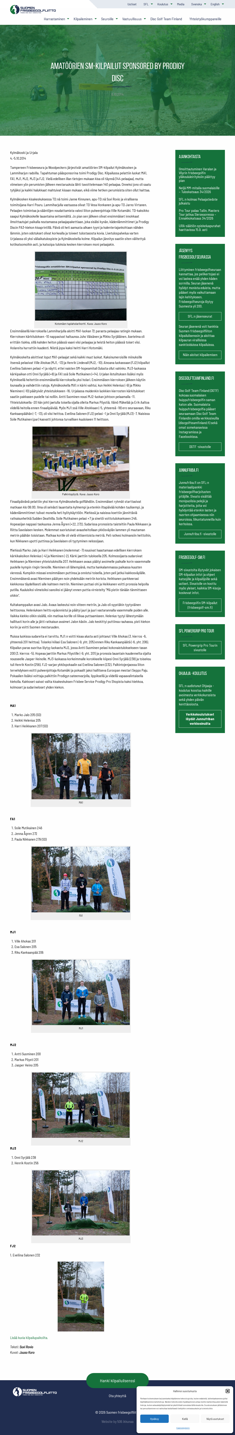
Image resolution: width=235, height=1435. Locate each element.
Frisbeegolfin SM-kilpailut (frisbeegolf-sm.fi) (200, 605)
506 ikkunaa (125, 1421)
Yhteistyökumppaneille (205, 19)
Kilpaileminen (83, 19)
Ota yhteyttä (117, 1396)
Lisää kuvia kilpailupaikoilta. (29, 1338)
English (215, 4)
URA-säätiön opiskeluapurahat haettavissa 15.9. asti (199, 228)
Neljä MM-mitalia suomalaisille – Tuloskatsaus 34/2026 (199, 190)
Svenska (196, 4)
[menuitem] (132, 4)
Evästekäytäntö (183, 1428)
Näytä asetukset (215, 1418)
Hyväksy (154, 1418)
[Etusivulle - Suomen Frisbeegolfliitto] (33, 11)
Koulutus (162, 4)
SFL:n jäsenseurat (200, 316)
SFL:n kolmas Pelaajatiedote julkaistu (198, 201)
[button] (227, 1391)
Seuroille (107, 19)
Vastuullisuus (132, 19)
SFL (146, 4)
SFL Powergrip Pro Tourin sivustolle (200, 647)
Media (180, 4)
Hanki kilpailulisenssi (117, 1380)
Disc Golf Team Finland (166, 19)
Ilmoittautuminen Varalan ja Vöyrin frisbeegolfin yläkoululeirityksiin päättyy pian (197, 175)
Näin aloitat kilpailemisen (200, 355)
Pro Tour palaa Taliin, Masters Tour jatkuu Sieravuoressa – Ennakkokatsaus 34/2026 (199, 214)
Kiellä (185, 1418)
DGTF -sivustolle (200, 446)
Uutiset (132, 4)
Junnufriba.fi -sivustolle (200, 534)
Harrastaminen (54, 19)
